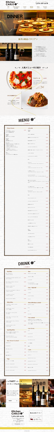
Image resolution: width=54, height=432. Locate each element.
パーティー (32, 428)
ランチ (25, 428)
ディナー (28, 428)
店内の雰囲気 (20, 428)
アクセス (37, 428)
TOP (16, 428)
